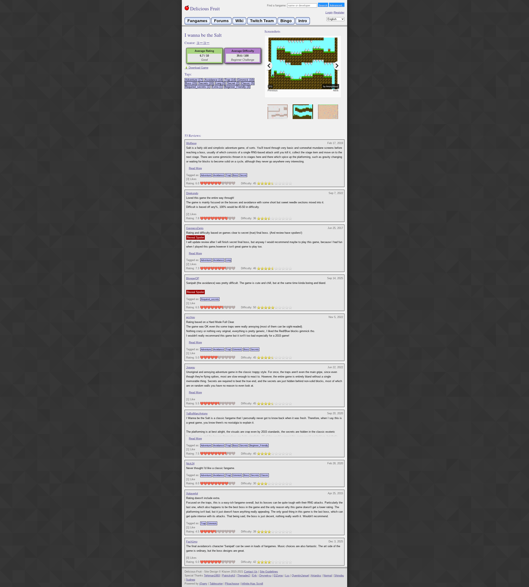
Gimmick (237, 349)
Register (339, 12)
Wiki (239, 21)
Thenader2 (243, 575)
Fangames (197, 21)
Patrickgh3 (228, 575)
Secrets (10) (206, 83)
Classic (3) (247, 83)
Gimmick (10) (246, 79)
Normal (327, 575)
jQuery (203, 583)
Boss (235, 175)
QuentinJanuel (300, 575)
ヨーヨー (203, 42)
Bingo (286, 21)
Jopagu (190, 367)
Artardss (316, 575)
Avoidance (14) (214, 79)
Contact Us (250, 571)
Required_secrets (210, 299)
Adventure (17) (194, 79)
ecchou (190, 317)
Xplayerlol (192, 493)
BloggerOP (192, 278)
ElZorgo (278, 575)
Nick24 (190, 463)
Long (228, 260)
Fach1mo (191, 541)
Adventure (206, 175)
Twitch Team (262, 21)
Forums (221, 21)
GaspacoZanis (195, 228)
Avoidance (218, 175)
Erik (254, 575)
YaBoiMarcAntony (197, 413)
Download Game (196, 67)
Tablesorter (216, 583)
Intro (302, 21)
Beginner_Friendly (259, 445)
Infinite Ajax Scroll (252, 583)
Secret (243, 175)
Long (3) (220, 83)
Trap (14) (230, 79)
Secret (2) (233, 83)
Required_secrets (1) (197, 86)
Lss (287, 575)
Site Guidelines (269, 571)
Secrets (255, 349)
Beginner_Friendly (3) (237, 86)
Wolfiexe (191, 143)
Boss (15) (191, 83)
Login (329, 12)
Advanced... (337, 5)
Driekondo (192, 193)
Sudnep (190, 579)
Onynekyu (265, 575)
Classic (264, 475)
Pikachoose (232, 583)
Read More (195, 168)
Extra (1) (217, 86)
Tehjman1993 (212, 575)
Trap (228, 175)
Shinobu (339, 575)
